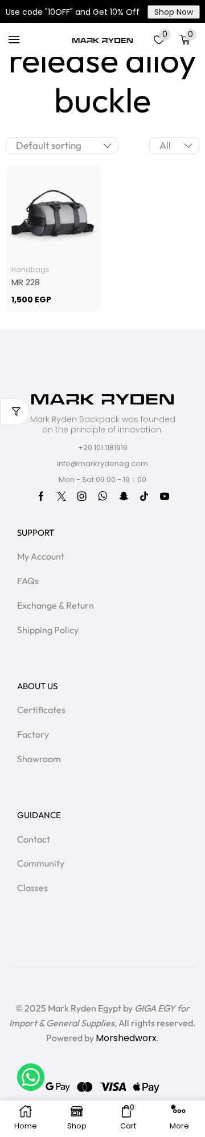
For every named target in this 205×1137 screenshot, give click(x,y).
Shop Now (173, 12)
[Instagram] (82, 496)
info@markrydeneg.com (102, 463)
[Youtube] (164, 496)
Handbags (30, 269)
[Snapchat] (123, 496)
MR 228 (25, 282)
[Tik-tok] (144, 496)
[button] (14, 40)
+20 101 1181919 (103, 447)
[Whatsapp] (103, 496)
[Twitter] (61, 496)
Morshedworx (126, 1038)
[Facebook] (41, 496)
